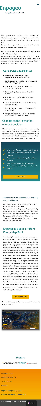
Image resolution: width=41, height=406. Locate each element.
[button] (4, 362)
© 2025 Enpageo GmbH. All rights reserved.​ (15, 402)
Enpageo (6, 3)
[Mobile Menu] (38, 4)
